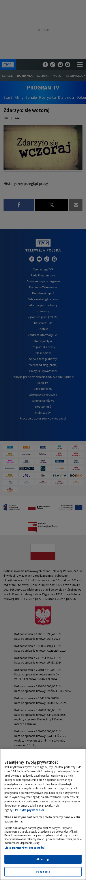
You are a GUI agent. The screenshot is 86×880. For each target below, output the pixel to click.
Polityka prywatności (29, 810)
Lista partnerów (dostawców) (24, 848)
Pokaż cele (43, 872)
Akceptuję (42, 859)
